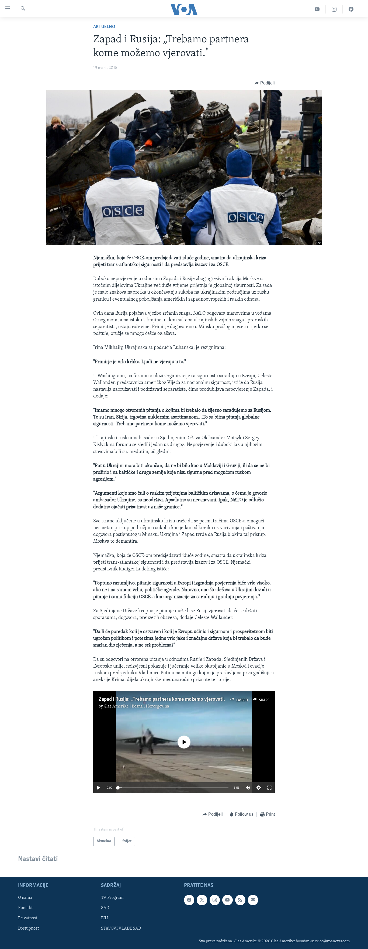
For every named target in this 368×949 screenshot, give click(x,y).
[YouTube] (317, 9)
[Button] (265, 83)
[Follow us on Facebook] (189, 900)
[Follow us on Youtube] (227, 900)
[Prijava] (253, 900)
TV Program (112, 898)
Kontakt (25, 908)
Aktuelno (104, 27)
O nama (25, 898)
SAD (105, 908)
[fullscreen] (269, 787)
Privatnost (27, 918)
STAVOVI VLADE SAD (121, 928)
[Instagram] (334, 9)
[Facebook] (351, 9)
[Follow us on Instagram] (215, 900)
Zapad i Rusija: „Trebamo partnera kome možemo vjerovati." (162, 699)
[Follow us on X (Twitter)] (202, 900)
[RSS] (240, 900)
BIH (104, 918)
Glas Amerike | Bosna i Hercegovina (136, 706)
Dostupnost (28, 928)
